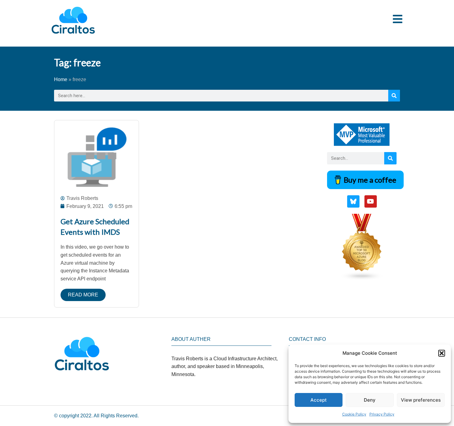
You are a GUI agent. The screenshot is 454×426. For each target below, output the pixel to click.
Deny (370, 400)
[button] (442, 353)
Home (60, 79)
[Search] (394, 95)
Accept (318, 400)
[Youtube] (370, 201)
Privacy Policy (381, 414)
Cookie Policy (354, 414)
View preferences (421, 400)
